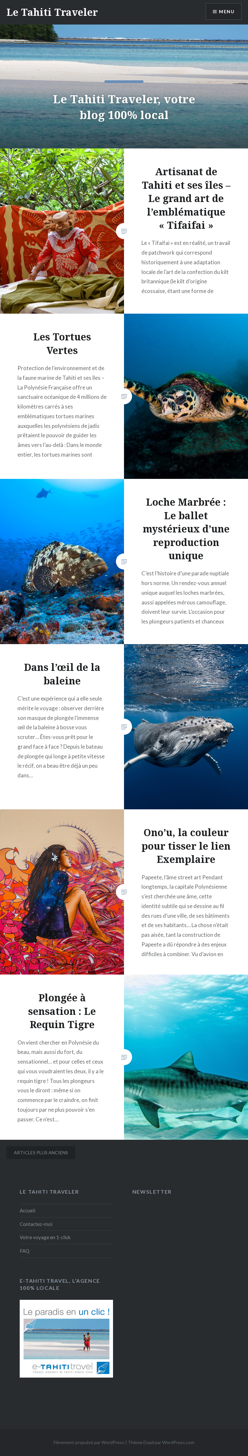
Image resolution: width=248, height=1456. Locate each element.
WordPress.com (178, 1442)
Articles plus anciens (41, 1152)
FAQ (24, 1251)
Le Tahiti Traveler (52, 12)
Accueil (27, 1210)
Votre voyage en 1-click (45, 1237)
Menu (226, 11)
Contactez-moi (36, 1224)
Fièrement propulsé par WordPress (89, 1442)
